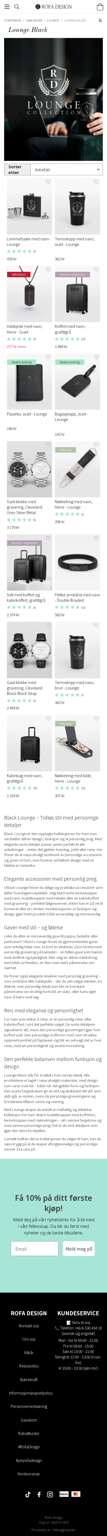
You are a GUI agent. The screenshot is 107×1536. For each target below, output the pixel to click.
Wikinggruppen (63, 1529)
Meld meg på (79, 1248)
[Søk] (17, 6)
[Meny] (7, 7)
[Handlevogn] (100, 6)
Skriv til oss (81, 1322)
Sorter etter (15, 169)
